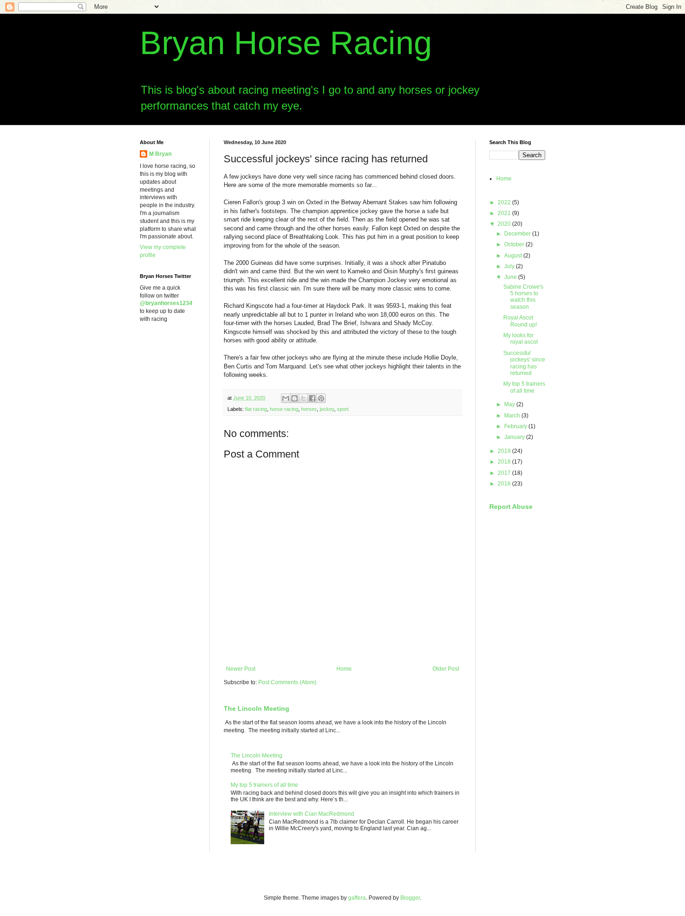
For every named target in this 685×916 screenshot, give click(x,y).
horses (309, 409)
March (512, 415)
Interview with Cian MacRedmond (311, 814)
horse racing (284, 409)
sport (343, 409)
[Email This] (285, 398)
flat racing (256, 409)
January (515, 437)
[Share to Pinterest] (321, 398)
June (511, 277)
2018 (505, 461)
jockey (327, 409)
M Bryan (160, 154)
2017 (505, 473)
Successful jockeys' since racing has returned (524, 363)
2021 (505, 213)
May (510, 404)
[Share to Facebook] (312, 398)
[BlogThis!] (294, 398)
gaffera (357, 898)
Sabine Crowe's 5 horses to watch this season (523, 297)
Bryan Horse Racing (286, 43)
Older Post (445, 669)
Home (344, 669)
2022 (505, 202)
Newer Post (240, 669)
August (513, 255)
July (510, 266)
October (515, 244)
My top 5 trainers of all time (264, 785)
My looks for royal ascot (520, 338)
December (518, 233)
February (516, 426)
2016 (505, 483)
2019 (505, 451)
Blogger (410, 898)
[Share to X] (303, 398)
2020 (505, 224)
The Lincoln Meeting (256, 708)
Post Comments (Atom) (287, 682)
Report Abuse (511, 506)
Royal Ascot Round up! (520, 320)
